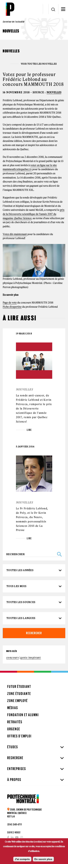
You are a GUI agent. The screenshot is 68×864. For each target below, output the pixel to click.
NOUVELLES (54, 92)
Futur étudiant (19, 686)
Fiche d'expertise (12, 306)
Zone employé (17, 701)
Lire (29, 429)
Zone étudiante (19, 693)
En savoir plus (43, 859)
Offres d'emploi (19, 736)
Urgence (13, 729)
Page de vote (10, 302)
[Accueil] (10, 9)
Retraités (14, 722)
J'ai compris (22, 859)
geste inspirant (30, 657)
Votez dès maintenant (15, 234)
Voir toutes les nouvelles (39, 64)
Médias (12, 708)
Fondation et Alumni (23, 715)
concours (12, 657)
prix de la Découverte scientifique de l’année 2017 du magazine (33, 214)
